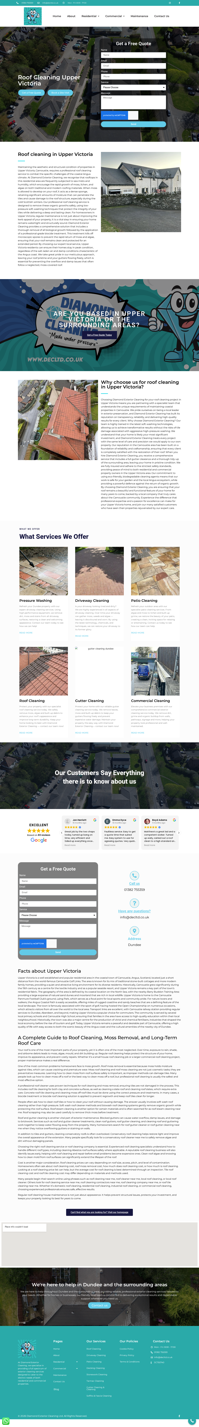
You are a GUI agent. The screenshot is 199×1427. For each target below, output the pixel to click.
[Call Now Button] (192, 1421)
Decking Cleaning (96, 1368)
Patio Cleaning (94, 1361)
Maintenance (139, 16)
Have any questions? (134, 911)
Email (104, 61)
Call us (134, 883)
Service (104, 82)
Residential (89, 16)
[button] (90, 16)
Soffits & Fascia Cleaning (99, 1395)
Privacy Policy (127, 1355)
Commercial (113, 16)
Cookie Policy (127, 1349)
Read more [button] (70, 845)
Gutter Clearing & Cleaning (95, 1388)
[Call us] (134, 875)
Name (104, 50)
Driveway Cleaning (96, 1355)
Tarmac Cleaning (95, 1381)
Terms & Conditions (130, 1361)
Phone (104, 71)
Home (57, 16)
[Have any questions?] (134, 903)
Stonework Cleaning (97, 1374)
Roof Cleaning (94, 1349)
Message (105, 93)
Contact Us (161, 16)
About (71, 16)
